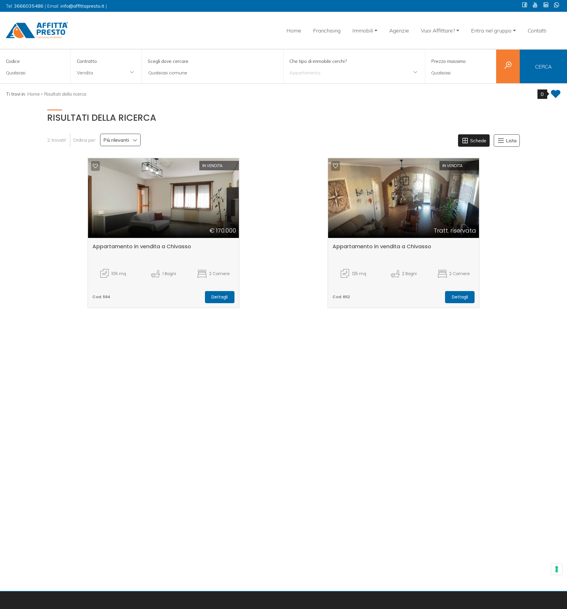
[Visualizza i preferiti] (555, 95)
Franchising (326, 30)
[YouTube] (535, 5)
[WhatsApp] (556, 5)
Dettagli (219, 297)
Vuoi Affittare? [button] (438, 30)
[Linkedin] (545, 5)
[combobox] (106, 73)
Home (293, 30)
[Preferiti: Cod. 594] (95, 166)
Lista (511, 140)
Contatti (537, 30)
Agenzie (399, 30)
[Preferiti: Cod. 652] (335, 166)
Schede (477, 140)
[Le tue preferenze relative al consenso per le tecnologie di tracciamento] (556, 569)
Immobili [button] (362, 30)
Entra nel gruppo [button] (491, 30)
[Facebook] (524, 5)
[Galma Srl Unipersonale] (37, 29)
